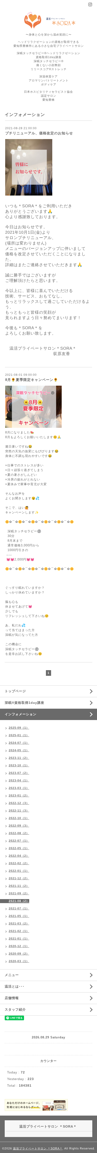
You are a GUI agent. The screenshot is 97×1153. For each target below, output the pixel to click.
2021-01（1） (19, 938)
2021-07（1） (19, 908)
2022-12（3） (19, 803)
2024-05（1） (19, 750)
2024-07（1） (19, 743)
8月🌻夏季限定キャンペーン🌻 (31, 380)
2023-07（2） (19, 773)
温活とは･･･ (14, 986)
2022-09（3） (19, 825)
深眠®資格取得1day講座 (24, 703)
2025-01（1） (19, 735)
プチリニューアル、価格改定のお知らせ (39, 133)
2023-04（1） (19, 780)
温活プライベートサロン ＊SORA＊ (38, 1148)
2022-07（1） (19, 840)
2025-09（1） (19, 727)
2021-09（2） (19, 893)
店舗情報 (12, 998)
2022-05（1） (19, 848)
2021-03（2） (19, 923)
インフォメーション (20, 714)
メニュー (12, 975)
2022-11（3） (19, 810)
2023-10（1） (19, 765)
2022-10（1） (19, 818)
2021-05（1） (19, 916)
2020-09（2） (19, 953)
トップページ (15, 691)
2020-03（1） (19, 961)
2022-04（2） (19, 855)
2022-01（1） (19, 871)
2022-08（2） (19, 833)
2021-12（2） (19, 878)
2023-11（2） (19, 758)
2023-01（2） (19, 795)
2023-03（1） (19, 788)
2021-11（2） (19, 886)
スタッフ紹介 (15, 1009)
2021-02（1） (19, 931)
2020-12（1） (19, 946)
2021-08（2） (19, 901)
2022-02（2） (19, 863)
